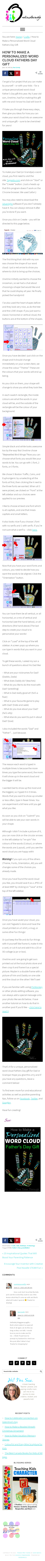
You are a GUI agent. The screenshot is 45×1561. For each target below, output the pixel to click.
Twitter (34, 1098)
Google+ (6, 1102)
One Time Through (22, 12)
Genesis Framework (22, 1555)
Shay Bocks (37, 1553)
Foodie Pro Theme (23, 1553)
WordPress (22, 1557)
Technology (31, 1246)
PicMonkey (36, 987)
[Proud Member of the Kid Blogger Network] (11, 1540)
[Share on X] (11, 73)
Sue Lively (21, 1312)
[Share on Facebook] (5, 73)
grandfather (25, 1248)
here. (34, 529)
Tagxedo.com (13, 180)
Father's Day (16, 1248)
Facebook (25, 1098)
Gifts (17, 1246)
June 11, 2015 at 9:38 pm (23, 1287)
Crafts (13, 1246)
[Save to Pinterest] (17, 73)
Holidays (23, 1246)
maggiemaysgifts (20, 1284)
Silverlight (7, 203)
